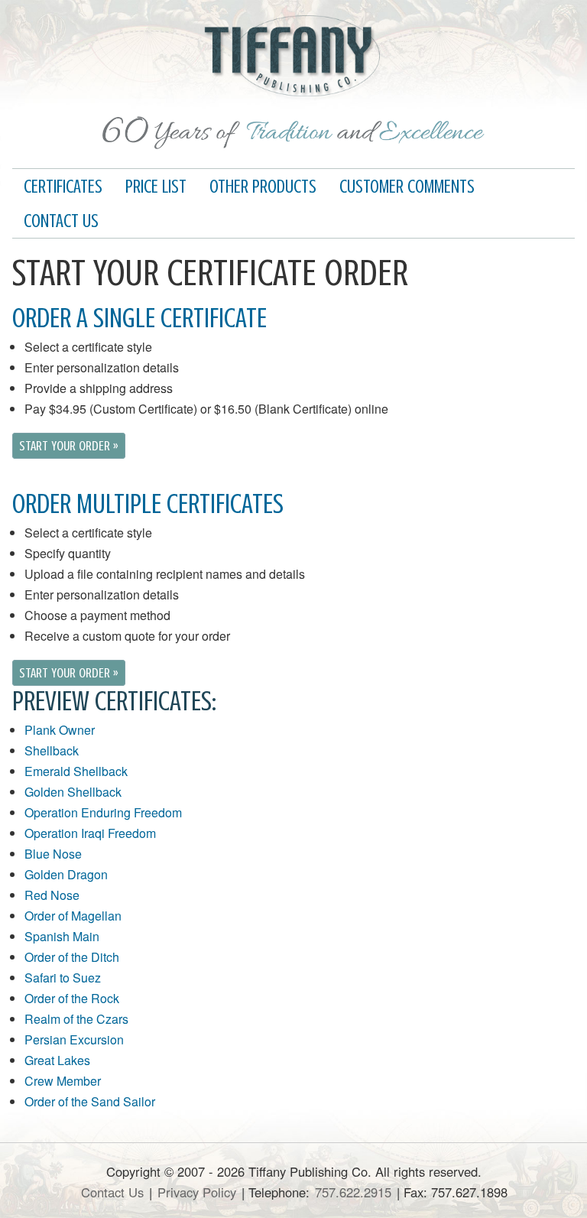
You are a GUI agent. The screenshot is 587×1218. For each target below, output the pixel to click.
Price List (155, 187)
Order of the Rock (71, 998)
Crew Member (62, 1081)
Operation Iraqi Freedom (90, 833)
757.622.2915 (353, 1192)
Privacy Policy (196, 1192)
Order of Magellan (73, 915)
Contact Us (61, 221)
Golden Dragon (66, 874)
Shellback (51, 750)
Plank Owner (59, 730)
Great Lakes (57, 1060)
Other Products (262, 187)
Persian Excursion (74, 1039)
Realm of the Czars (76, 1019)
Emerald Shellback (76, 771)
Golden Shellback (73, 792)
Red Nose (51, 895)
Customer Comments (407, 187)
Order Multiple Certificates (148, 504)
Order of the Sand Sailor (89, 1101)
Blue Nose (53, 853)
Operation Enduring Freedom (103, 812)
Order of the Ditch (71, 957)
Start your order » (68, 445)
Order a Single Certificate (139, 318)
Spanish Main (61, 936)
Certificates (63, 187)
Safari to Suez (62, 977)
